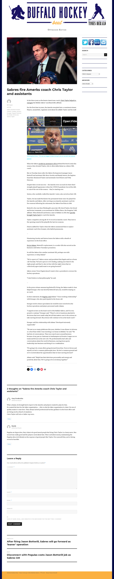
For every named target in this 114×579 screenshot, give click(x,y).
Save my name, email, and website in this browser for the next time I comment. (34, 519)
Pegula (14, 113)
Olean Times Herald (51, 573)
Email (9, 500)
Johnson (19, 111)
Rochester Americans (13, 115)
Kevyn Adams (31, 245)
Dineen (18, 109)
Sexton (9, 116)
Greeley (14, 111)
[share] (73, 128)
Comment (11, 467)
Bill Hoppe (10, 105)
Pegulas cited (46, 297)
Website (9, 508)
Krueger (9, 113)
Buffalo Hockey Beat (12, 573)
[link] (29, 129)
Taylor (13, 116)
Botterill (13, 109)
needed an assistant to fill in (48, 164)
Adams (9, 109)
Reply (9, 419)
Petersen (18, 113)
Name (9, 492)
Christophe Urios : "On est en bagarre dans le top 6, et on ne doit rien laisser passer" (51, 129)
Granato (9, 111)
